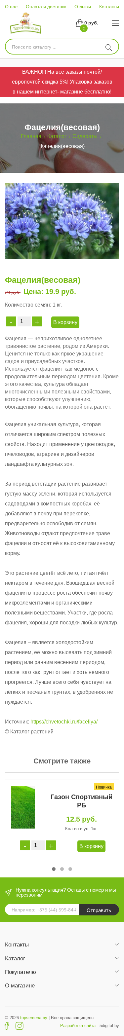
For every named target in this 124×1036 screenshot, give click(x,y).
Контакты (109, 6)
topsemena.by (33, 1017)
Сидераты (85, 136)
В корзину (65, 322)
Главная (31, 136)
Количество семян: (28, 305)
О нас (11, 6)
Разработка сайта (78, 1025)
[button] (54, 869)
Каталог (56, 136)
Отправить (99, 910)
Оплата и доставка (46, 6)
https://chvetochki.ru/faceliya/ (64, 721)
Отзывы (82, 6)
